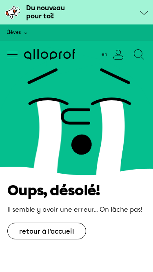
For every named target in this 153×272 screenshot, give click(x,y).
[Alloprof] (49, 54)
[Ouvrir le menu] (12, 54)
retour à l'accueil (46, 231)
